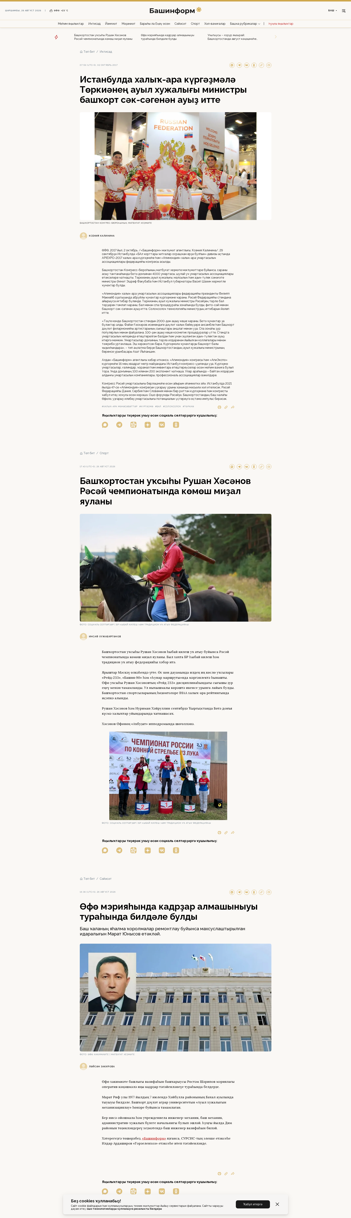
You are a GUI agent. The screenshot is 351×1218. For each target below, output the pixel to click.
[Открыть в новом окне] (105, 425)
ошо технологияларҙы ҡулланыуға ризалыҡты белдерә (124, 1208)
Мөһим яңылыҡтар (71, 23)
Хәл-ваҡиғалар (215, 23)
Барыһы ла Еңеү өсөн (155, 23)
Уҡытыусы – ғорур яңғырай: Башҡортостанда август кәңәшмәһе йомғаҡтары (232, 37)
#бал (158, 406)
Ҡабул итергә (253, 1204)
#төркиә (188, 406)
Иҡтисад (94, 23)
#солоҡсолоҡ (172, 406)
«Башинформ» (154, 1138)
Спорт (195, 23)
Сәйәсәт (180, 23)
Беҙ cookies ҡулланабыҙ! (96, 1201)
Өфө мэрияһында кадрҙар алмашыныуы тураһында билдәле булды (167, 37)
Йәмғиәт (111, 23)
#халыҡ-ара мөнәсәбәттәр (119, 406)
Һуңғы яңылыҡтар (281, 23)
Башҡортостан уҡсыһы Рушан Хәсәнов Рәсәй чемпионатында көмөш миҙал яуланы (103, 37)
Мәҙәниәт (128, 23)
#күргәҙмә (146, 406)
